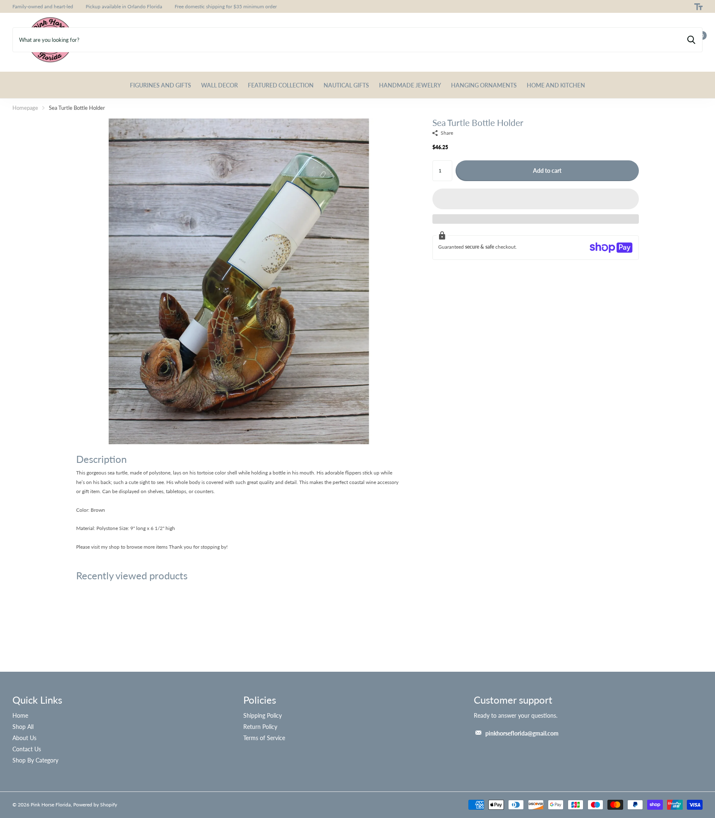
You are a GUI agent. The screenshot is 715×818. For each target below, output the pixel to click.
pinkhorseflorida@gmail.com (522, 733)
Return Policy (260, 726)
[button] (535, 199)
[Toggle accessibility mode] (698, 7)
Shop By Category (35, 760)
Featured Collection (281, 85)
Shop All (23, 726)
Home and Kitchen (556, 85)
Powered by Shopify (95, 804)
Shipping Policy (262, 715)
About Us (24, 737)
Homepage (25, 107)
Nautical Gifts (346, 85)
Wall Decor (219, 85)
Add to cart (547, 170)
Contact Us (26, 749)
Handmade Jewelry (410, 85)
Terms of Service (264, 737)
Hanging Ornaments (484, 85)
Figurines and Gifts (160, 85)
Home (20, 715)
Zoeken (691, 39)
